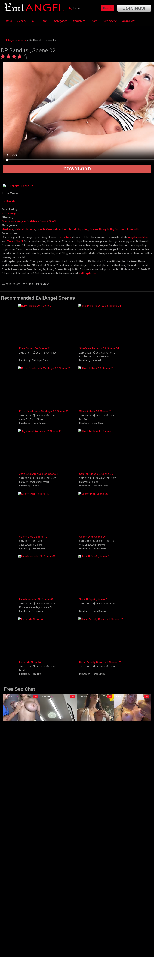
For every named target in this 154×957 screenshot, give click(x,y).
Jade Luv (23, 544)
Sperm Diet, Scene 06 (92, 536)
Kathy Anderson (27, 482)
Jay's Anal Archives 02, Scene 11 (39, 474)
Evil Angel (8, 40)
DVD (45, 21)
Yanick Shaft (48, 221)
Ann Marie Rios (47, 607)
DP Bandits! (9, 201)
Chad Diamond (87, 356)
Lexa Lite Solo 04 (30, 662)
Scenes (22, 21)
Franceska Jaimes (88, 482)
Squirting (82, 229)
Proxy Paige (9, 213)
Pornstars (79, 21)
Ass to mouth (130, 229)
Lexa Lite (23, 670)
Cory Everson (43, 482)
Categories (60, 21)
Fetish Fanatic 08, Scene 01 (36, 599)
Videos (21, 40)
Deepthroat (69, 229)
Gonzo (94, 229)
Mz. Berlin (84, 419)
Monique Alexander (28, 607)
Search (107, 8)
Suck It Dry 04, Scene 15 (94, 599)
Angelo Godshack (28, 221)
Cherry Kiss (9, 221)
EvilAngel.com (87, 273)
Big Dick (115, 229)
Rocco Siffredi (37, 419)
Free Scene (110, 21)
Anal (32, 229)
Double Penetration (49, 229)
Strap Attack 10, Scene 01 (95, 411)
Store (94, 21)
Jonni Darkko (35, 544)
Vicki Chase (85, 544)
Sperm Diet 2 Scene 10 (33, 536)
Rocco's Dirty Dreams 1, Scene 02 (100, 662)
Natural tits (22, 229)
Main (9, 21)
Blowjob (104, 229)
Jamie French (102, 356)
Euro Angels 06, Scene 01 (35, 348)
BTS (34, 21)
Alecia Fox (24, 419)
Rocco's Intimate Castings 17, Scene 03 (44, 411)
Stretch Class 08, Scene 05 (96, 474)
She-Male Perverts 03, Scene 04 (99, 348)
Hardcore (7, 229)
